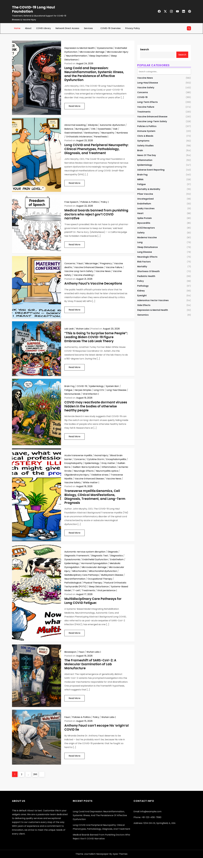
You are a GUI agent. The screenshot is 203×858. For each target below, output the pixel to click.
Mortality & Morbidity (148, 189)
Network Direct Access (67, 28)
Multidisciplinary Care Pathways (81, 575)
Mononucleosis (72, 393)
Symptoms (143, 140)
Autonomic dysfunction (112, 125)
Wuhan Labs (82, 328)
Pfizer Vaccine (145, 193)
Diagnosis (113, 551)
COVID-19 (82, 386)
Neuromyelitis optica (107, 470)
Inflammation (109, 467)
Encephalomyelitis (116, 459)
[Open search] (189, 28)
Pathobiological (72, 582)
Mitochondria (79, 571)
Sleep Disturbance (99, 586)
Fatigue (68, 390)
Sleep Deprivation (99, 55)
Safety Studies (145, 145)
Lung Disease (144, 252)
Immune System (146, 131)
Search (144, 49)
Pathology (143, 285)
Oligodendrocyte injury (76, 474)
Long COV (99, 390)
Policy (104, 202)
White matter (90, 482)
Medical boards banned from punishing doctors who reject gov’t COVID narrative (96, 214)
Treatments (88, 590)
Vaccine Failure (114, 267)
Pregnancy (106, 263)
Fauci (80, 263)
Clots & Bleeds (145, 135)
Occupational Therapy (100, 578)
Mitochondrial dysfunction (103, 571)
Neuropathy (107, 132)
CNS (93, 128)
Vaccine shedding (83, 275)
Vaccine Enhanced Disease (88, 267)
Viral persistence (106, 590)
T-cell (76, 590)
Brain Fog (69, 386)
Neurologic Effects (84, 470)
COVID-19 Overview (110, 28)
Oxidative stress (99, 474)
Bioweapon (70, 651)
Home (17, 28)
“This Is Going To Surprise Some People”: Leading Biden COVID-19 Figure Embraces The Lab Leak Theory (96, 337)
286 (35, 774)
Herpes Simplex (83, 390)
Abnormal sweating (75, 125)
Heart (140, 213)
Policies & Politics (89, 202)
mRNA (140, 179)
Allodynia (93, 125)
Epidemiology (96, 386)
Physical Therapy (92, 582)
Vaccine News (103, 271)
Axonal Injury (101, 455)
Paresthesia (100, 136)
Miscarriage (91, 263)
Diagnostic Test (99, 555)
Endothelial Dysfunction (95, 559)
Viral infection (90, 393)
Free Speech (71, 202)
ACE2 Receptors (146, 227)
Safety (141, 232)
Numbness (122, 132)
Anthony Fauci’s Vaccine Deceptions (93, 283)
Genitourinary (91, 132)
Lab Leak (69, 328)
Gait (115, 128)
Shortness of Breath (148, 271)
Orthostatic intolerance (79, 136)
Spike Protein (144, 218)
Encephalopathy (73, 463)
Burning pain (82, 128)
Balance (68, 128)
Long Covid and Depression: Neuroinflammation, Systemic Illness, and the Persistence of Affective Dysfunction (94, 74)
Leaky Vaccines (146, 208)
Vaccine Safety (72, 482)
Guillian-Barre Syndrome (86, 467)
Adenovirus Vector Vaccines (153, 300)
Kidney (141, 290)
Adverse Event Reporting (150, 169)
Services (88, 28)
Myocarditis (143, 223)
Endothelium (117, 559)
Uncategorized (145, 198)
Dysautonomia (105, 48)
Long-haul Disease (116, 390)
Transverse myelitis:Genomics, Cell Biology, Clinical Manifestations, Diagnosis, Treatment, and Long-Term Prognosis (94, 497)
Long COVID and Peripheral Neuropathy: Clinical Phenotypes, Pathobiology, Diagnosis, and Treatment (96, 149)
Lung (140, 242)
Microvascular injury (117, 51)
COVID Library (43, 28)
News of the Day (146, 155)
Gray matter (108, 463)
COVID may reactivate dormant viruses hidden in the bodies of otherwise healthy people (95, 406)
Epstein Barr (112, 386)
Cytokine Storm (95, 459)
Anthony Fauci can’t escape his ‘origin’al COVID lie (96, 727)
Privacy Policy (132, 28)
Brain (140, 150)
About (28, 28)
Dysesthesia (104, 128)
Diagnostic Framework (76, 555)
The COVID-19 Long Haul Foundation (33, 9)
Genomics (143, 314)
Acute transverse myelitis (78, 455)
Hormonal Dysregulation (94, 563)
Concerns (69, 263)
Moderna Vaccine (147, 237)
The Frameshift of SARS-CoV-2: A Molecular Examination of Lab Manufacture (90, 664)
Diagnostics (116, 555)
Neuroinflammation (76, 55)
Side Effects (143, 305)
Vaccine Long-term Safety (78, 271)
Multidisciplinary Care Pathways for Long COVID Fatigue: (93, 601)
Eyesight (142, 295)
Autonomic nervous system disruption (84, 551)
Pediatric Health (146, 276)
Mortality (142, 266)
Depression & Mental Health (79, 48)
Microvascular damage (92, 51)
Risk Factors (144, 261)
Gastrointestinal (73, 132)
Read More (74, 106)
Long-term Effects (147, 102)
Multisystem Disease (112, 575)
